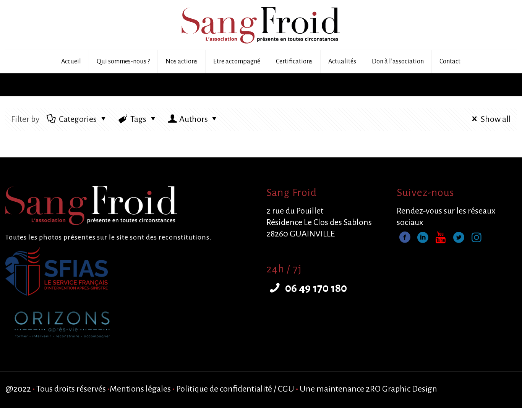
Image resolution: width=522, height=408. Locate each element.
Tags (138, 119)
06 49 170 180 (315, 288)
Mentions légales (140, 388)
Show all (496, 119)
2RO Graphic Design (401, 388)
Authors (193, 119)
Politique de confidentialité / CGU (235, 388)
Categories (78, 119)
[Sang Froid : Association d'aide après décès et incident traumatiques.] (261, 25)
